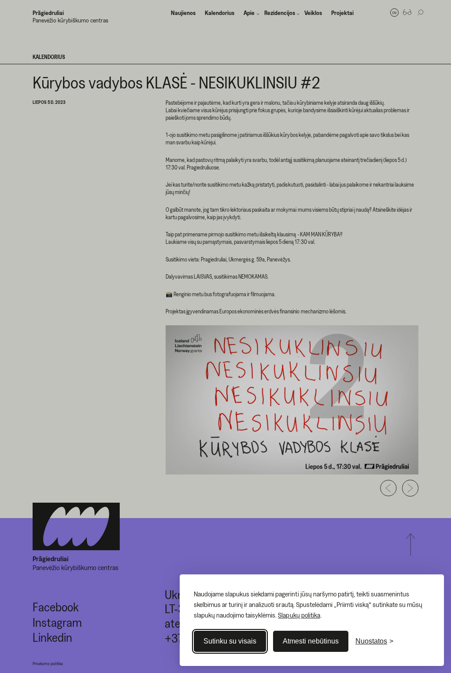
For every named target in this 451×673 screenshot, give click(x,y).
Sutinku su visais (229, 641)
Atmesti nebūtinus (311, 641)
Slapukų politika (299, 615)
